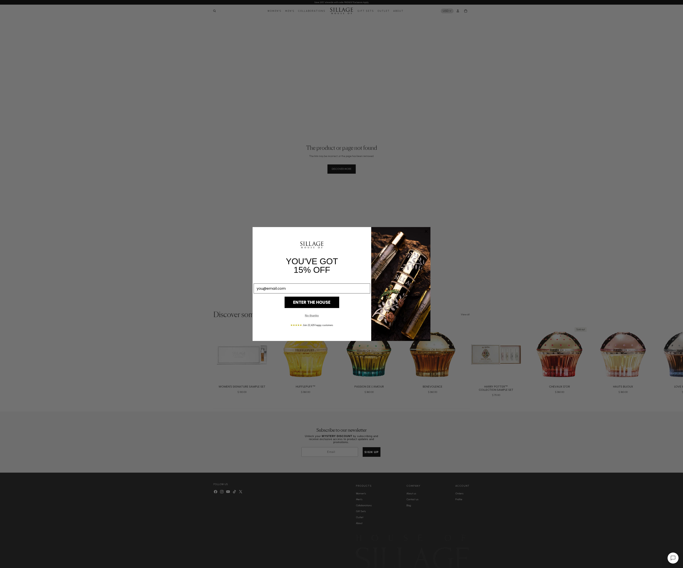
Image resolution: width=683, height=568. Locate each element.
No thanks (312, 315)
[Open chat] (673, 558)
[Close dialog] (426, 231)
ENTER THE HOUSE (311, 302)
